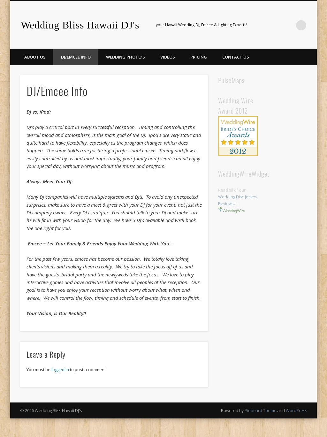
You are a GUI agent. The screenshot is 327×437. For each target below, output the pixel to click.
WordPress (296, 410)
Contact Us (235, 57)
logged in (60, 369)
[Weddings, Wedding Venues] (238, 121)
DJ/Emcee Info (76, 57)
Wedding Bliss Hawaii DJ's (80, 25)
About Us (35, 57)
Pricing (198, 57)
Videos (167, 57)
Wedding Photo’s (125, 57)
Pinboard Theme (261, 410)
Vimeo (288, 25)
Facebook (262, 25)
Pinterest (275, 25)
